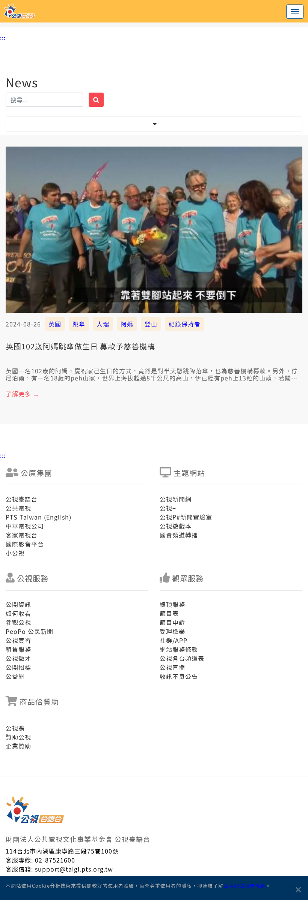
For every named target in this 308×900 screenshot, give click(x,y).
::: (3, 37)
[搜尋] (96, 100)
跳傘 (78, 323)
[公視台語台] (154, 11)
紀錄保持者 (185, 323)
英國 (54, 323)
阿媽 (127, 323)
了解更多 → (22, 393)
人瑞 (103, 323)
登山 (151, 323)
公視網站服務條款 (244, 885)
